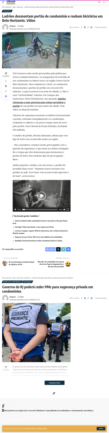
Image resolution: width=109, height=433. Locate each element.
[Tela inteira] (68, 209)
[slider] (39, 209)
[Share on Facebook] (81, 27)
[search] (99, 2)
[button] (41, 196)
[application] (42, 196)
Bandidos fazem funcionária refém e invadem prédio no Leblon (38, 241)
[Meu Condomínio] (11, 2)
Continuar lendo (54, 383)
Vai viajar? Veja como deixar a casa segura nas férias (34, 227)
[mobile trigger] (4, 2)
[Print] (91, 27)
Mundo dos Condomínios (12, 281)
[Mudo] (64, 209)
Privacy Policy (30, 428)
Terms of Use (42, 428)
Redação (13, 26)
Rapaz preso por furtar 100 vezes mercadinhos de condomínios (39, 237)
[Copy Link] (88, 27)
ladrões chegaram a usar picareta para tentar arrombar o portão (39, 102)
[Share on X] (84, 27)
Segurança (7, 11)
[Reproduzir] (15, 209)
